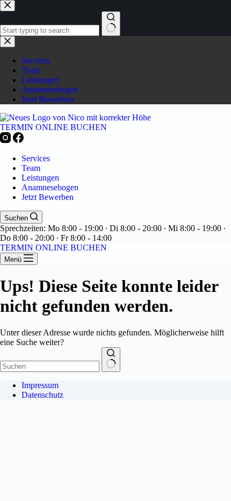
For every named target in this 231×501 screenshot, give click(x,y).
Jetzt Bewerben (47, 197)
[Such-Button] (111, 359)
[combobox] (49, 366)
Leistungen (40, 177)
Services (35, 158)
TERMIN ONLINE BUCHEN (53, 127)
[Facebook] (18, 140)
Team (30, 168)
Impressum (40, 385)
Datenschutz (42, 394)
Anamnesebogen (49, 187)
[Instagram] (6, 140)
